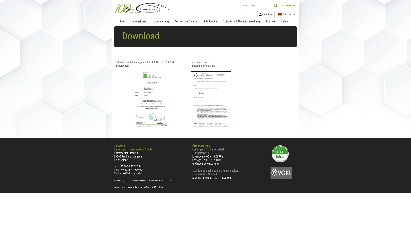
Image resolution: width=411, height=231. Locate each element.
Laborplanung (161, 21)
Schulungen (210, 21)
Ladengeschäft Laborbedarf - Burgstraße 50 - (208, 151)
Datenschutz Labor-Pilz (138, 187)
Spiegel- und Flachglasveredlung (241, 21)
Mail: (117, 173)
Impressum (119, 187)
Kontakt (270, 21)
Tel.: (116, 166)
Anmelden (267, 14)
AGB (154, 187)
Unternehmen (139, 21)
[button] (286, 14)
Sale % (284, 21)
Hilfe (161, 187)
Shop (122, 21)
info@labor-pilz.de (130, 173)
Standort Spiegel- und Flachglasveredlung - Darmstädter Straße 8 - (215, 172)
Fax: (116, 169)
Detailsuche (287, 5)
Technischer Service (186, 21)
